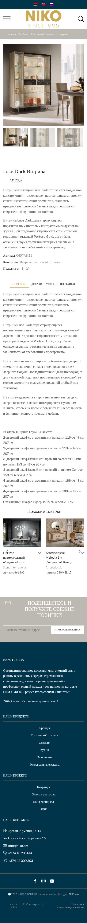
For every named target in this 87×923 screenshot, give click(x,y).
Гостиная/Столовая (42, 34)
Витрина (63, 34)
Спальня (44, 742)
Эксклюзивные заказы (45, 764)
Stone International (14, 567)
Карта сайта (13, 906)
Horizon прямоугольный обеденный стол (14, 557)
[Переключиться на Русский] (52, 4)
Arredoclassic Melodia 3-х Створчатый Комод (59, 557)
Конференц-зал (43, 801)
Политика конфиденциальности (70, 906)
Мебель (23, 34)
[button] (8, 86)
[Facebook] (22, 268)
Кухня (44, 750)
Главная (11, 34)
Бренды (44, 728)
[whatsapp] (27, 268)
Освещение (44, 757)
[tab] (19, 284)
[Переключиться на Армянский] (35, 4)
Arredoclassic (54, 567)
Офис (43, 809)
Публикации (31, 904)
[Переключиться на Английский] (43, 4)
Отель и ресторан (44, 794)
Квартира (43, 787)
